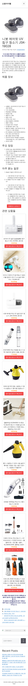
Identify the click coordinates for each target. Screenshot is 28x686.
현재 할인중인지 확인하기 (14, 246)
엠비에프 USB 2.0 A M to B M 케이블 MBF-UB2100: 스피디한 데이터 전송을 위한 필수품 (13, 656)
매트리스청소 (7, 613)
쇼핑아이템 (6, 4)
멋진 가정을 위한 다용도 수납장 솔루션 (12, 666)
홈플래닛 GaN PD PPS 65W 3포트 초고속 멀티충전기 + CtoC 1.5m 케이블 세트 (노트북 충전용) (14, 662)
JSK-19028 (7, 611)
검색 (23, 640)
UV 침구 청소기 (15, 611)
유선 (13, 613)
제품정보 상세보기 (14, 206)
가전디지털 (7, 609)
